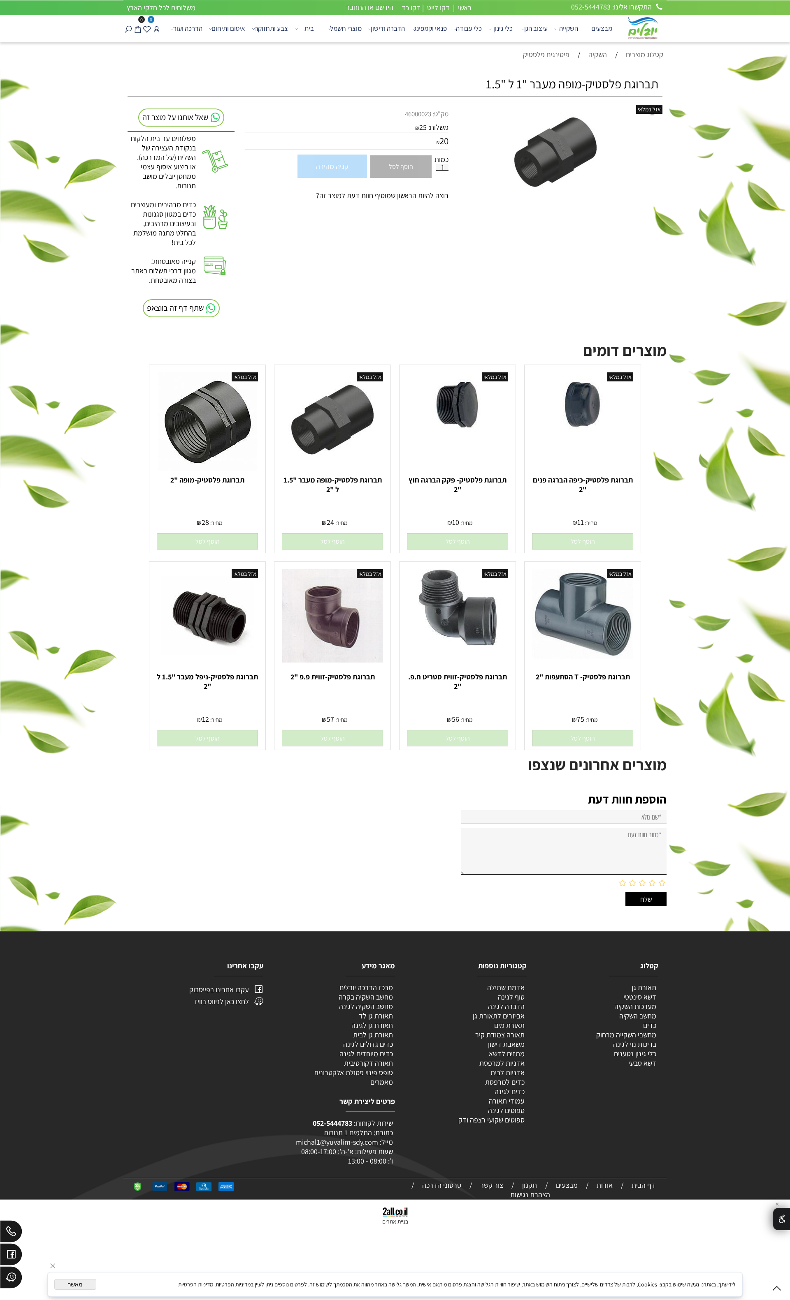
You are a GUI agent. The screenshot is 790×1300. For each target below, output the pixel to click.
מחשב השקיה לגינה (366, 1006)
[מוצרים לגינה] (642, 27)
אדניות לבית (507, 1072)
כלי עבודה (469, 28)
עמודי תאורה (507, 1101)
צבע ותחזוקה (271, 28)
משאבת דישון (505, 1044)
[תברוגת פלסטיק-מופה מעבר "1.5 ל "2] (332, 464)
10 (455, 522)
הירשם (384, 7)
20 (443, 141)
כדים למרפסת (504, 1082)
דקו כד (410, 7)
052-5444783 (332, 1123)
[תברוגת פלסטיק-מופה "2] (207, 468)
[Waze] (11, 1279)
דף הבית (643, 1185)
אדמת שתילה (505, 987)
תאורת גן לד (376, 1016)
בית (309, 28)
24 (330, 522)
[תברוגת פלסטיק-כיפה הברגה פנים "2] (583, 435)
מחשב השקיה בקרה (366, 997)
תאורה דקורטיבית (368, 1063)
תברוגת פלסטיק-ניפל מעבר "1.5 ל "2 (207, 681)
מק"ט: (440, 113)
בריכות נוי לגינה (634, 1044)
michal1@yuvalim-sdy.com (337, 1142)
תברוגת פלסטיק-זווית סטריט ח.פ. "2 (457, 681)
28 (205, 522)
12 (205, 719)
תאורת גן (644, 987)
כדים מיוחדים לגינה (366, 1053)
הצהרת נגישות (530, 1194)
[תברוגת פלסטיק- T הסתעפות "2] (582, 656)
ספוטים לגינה (506, 1110)
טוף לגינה (510, 997)
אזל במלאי (649, 109)
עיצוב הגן (536, 28)
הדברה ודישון (388, 28)
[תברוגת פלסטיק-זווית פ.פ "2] (332, 660)
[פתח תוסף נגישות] (781, 1219)
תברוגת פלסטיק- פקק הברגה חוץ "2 (458, 484)
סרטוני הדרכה (441, 1185)
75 (580, 719)
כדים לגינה (510, 1091)
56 (455, 719)
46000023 (418, 113)
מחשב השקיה (637, 1016)
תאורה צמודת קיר (500, 1034)
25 (423, 127)
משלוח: (438, 127)
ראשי (464, 7)
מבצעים (601, 28)
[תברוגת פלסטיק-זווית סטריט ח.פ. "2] (457, 643)
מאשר (75, 1284)
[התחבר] (156, 28)
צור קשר (491, 1185)
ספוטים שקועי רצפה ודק (491, 1120)
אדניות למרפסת (501, 1063)
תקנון (529, 1185)
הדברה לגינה (505, 1006)
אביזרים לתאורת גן (499, 1016)
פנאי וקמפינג (430, 28)
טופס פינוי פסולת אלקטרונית (353, 1072)
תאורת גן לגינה (372, 1025)
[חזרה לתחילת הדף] (777, 1290)
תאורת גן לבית (373, 1034)
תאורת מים (509, 1025)
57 (330, 719)
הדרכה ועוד (187, 28)
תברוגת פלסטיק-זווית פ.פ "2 (332, 676)
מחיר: (590, 522)
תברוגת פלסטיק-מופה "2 (207, 480)
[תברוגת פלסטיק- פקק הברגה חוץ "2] (457, 435)
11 (580, 522)
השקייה (568, 28)
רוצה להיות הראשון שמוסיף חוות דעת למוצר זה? (382, 195)
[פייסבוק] (11, 1256)
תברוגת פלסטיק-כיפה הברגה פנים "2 (583, 484)
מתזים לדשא (506, 1053)
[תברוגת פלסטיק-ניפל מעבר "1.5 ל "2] (207, 659)
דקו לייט (437, 7)
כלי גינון (503, 28)
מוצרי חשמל (346, 28)
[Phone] (11, 1233)
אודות (605, 1185)
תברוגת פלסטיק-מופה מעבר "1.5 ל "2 (332, 484)
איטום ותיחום (228, 28)
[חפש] (128, 28)
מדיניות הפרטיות (195, 1284)
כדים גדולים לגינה (368, 1044)
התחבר (356, 7)
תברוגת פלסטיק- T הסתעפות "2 (583, 676)
